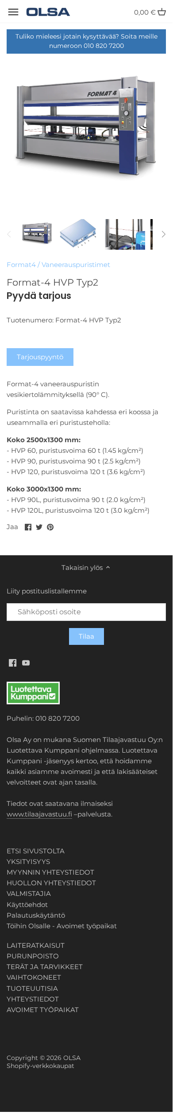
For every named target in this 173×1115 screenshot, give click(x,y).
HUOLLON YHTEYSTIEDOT (51, 883)
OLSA (72, 1057)
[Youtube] (26, 662)
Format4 (21, 264)
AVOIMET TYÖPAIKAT (43, 1009)
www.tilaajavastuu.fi (39, 814)
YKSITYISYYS (28, 861)
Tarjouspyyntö (40, 357)
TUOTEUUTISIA (32, 988)
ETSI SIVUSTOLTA (36, 851)
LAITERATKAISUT (36, 945)
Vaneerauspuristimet (76, 264)
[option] (37, 234)
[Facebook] (12, 662)
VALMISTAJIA (29, 893)
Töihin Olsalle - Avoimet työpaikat (62, 926)
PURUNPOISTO (33, 956)
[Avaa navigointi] (13, 12)
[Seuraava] (163, 234)
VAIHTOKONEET (34, 977)
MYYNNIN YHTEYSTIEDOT (50, 872)
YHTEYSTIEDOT (33, 999)
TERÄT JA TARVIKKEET (45, 966)
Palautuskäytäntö (36, 915)
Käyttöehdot (27, 904)
